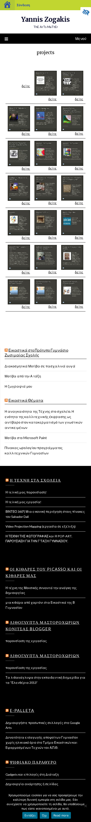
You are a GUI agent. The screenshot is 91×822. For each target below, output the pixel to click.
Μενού (80, 38)
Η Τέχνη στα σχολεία (35, 480)
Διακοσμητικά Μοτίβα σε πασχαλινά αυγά (40, 366)
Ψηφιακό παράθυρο (33, 762)
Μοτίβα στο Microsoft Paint (26, 438)
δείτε (26, 86)
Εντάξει (30, 815)
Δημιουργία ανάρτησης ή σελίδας (32, 784)
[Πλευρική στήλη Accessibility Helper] (85, 12)
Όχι (44, 815)
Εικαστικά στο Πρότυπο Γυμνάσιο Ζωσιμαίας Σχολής (36, 352)
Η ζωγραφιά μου (18, 386)
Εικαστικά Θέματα (25, 400)
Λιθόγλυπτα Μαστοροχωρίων (45, 655)
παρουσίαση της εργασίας (26, 641)
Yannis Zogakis (45, 19)
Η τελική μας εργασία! (23, 502)
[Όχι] (85, 806)
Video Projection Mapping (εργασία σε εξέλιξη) (41, 526)
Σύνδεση (23, 5)
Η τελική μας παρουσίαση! (26, 492)
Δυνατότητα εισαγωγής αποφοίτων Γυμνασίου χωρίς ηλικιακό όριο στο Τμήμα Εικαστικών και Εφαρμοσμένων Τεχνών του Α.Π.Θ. (42, 742)
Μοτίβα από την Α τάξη (23, 376)
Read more (61, 815)
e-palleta (22, 710)
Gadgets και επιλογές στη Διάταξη (32, 774)
